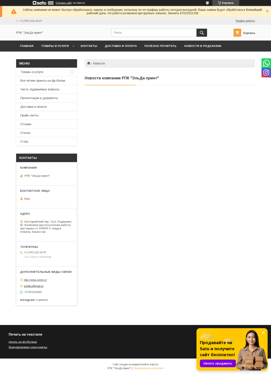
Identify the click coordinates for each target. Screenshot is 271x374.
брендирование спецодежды (28, 347)
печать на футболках (23, 341)
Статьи (25, 132)
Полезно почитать (160, 46)
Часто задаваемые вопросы (39, 89)
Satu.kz (154, 364)
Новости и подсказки (202, 46)
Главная (26, 46)
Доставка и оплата (121, 46)
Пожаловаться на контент (148, 368)
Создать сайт (64, 2)
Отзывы (25, 124)
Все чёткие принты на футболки (42, 80)
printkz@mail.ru (33, 286)
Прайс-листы (29, 115)
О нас (24, 141)
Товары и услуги (55, 46)
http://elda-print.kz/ (35, 280)
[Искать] (201, 33)
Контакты (89, 46)
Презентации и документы (39, 98)
